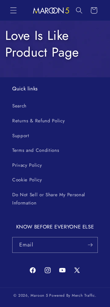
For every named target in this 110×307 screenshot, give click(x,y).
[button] (13, 10)
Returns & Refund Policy (38, 120)
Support (20, 135)
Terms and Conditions (35, 150)
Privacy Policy (27, 165)
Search (19, 106)
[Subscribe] (90, 245)
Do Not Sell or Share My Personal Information (48, 198)
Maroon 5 (39, 295)
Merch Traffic (83, 295)
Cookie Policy (27, 179)
